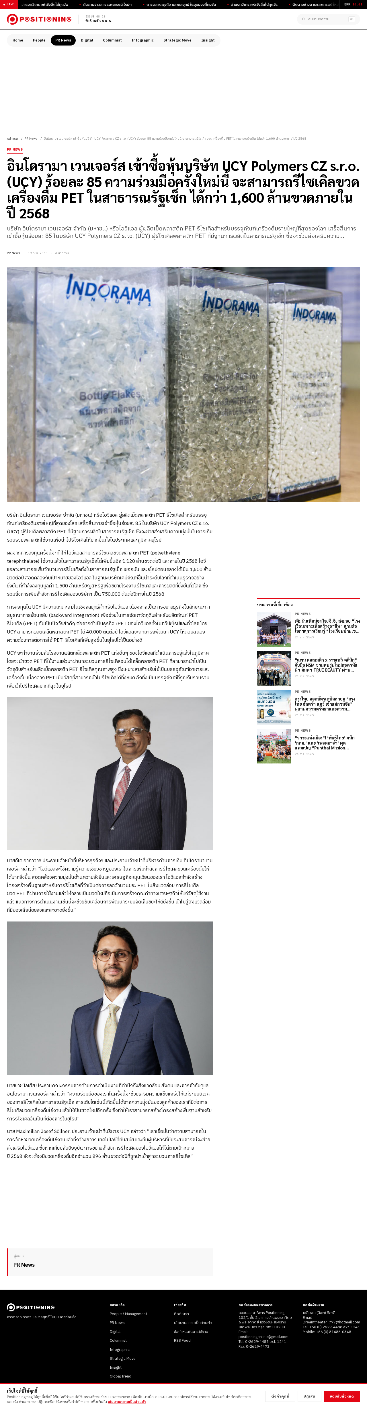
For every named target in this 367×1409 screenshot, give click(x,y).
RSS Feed (182, 1340)
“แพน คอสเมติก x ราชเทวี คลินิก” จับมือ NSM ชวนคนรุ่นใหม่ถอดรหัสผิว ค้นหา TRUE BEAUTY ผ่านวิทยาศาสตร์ (326, 665)
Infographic (143, 40)
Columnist (112, 40)
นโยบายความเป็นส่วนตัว (193, 1323)
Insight (208, 40)
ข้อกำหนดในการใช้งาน (191, 1332)
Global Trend (120, 1376)
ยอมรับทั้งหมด (342, 1396)
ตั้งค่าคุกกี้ (280, 1396)
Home (18, 40)
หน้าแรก (12, 138)
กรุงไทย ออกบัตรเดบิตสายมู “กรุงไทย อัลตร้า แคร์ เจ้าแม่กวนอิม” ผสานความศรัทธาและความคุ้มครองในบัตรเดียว (325, 703)
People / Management (128, 1314)
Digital (87, 40)
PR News (63, 40)
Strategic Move (177, 40)
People (39, 40)
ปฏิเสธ (309, 1396)
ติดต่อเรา (181, 1314)
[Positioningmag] (39, 19)
